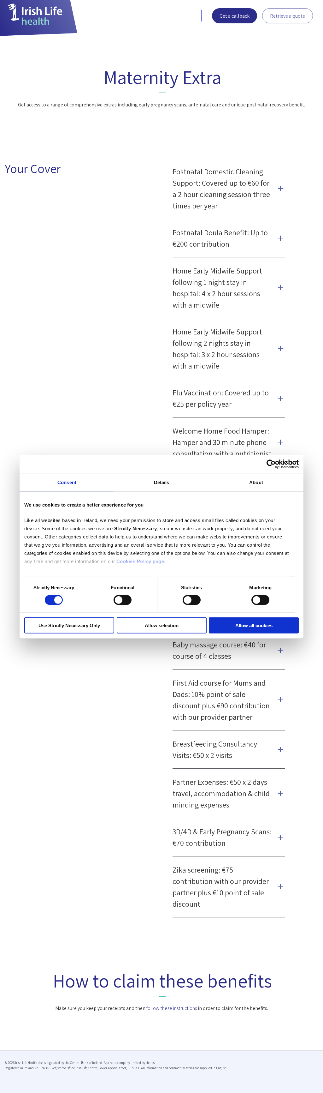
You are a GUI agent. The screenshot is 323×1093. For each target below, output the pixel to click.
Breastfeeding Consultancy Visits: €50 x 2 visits (215, 749)
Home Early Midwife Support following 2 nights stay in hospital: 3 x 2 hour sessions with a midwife (217, 349)
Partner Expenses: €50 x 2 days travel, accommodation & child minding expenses (221, 793)
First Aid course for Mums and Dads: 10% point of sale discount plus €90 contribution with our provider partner (221, 700)
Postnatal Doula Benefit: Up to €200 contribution (220, 238)
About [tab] (256, 482)
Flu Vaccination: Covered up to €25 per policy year (221, 398)
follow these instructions (171, 1008)
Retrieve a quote (287, 16)
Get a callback (235, 16)
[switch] (123, 600)
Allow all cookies (254, 625)
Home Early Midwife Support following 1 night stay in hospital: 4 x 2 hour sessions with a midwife (217, 288)
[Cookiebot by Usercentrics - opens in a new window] (271, 464)
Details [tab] (161, 482)
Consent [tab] (66, 482)
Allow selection (162, 625)
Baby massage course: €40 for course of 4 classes (219, 650)
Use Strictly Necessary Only (69, 625)
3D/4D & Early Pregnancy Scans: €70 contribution (222, 837)
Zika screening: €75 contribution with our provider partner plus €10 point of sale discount (221, 887)
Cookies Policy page (140, 561)
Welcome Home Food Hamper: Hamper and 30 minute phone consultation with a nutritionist (222, 442)
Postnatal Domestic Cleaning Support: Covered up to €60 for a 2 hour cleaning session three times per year (221, 188)
